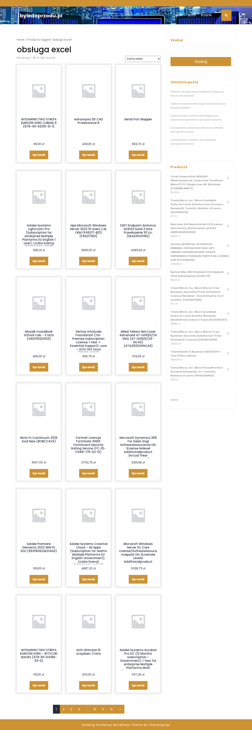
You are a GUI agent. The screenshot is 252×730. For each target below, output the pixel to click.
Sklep (179, 15)
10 (95, 709)
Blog (192, 15)
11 (103, 709)
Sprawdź (38, 155)
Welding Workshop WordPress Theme (112, 725)
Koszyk (206, 15)
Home (21, 40)
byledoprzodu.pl (41, 15)
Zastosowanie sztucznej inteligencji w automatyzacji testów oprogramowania (196, 118)
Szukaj (176, 40)
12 (111, 709)
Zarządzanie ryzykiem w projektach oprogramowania (193, 142)
